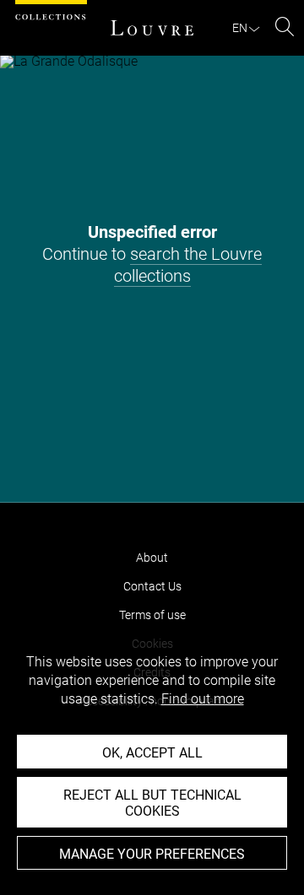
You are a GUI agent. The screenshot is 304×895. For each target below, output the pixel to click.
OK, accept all (152, 753)
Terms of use (152, 615)
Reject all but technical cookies (152, 803)
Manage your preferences (152, 854)
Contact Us (152, 586)
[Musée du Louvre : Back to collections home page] (152, 28)
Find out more (202, 699)
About (152, 557)
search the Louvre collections (188, 265)
